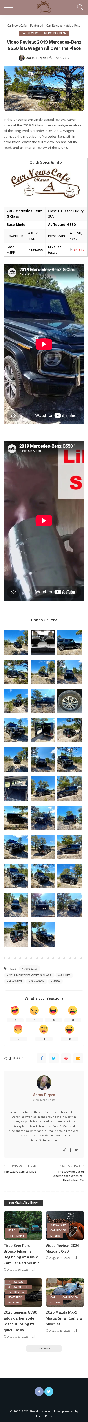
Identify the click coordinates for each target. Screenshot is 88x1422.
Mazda (55, 1235)
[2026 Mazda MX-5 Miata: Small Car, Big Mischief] (65, 1292)
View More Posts (44, 1100)
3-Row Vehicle (18, 1287)
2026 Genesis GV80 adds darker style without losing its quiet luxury (20, 1321)
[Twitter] (54, 1058)
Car (53, 1297)
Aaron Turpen (36, 57)
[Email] (78, 1058)
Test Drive (16, 1235)
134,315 (78, 249)
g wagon (37, 981)
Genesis (13, 1302)
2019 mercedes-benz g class (30, 975)
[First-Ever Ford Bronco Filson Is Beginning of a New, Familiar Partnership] (23, 1225)
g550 (56, 981)
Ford (12, 1230)
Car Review (30, 33)
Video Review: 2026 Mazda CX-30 (62, 1248)
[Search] (79, 7)
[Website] (64, 1150)
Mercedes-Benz (55, 33)
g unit (65, 975)
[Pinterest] (66, 1058)
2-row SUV (58, 1225)
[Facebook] (41, 1058)
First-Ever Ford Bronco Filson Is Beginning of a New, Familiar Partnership (21, 1254)
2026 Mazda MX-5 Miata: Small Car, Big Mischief (64, 1318)
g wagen (15, 981)
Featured (15, 1297)
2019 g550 (30, 968)
